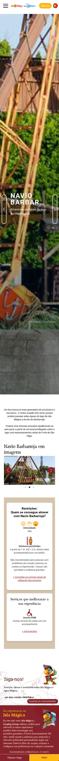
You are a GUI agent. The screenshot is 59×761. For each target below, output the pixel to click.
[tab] (26, 487)
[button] (45, 6)
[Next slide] (51, 470)
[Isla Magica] (22, 5)
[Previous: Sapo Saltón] (4, 198)
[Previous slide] (8, 470)
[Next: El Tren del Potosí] (54, 198)
